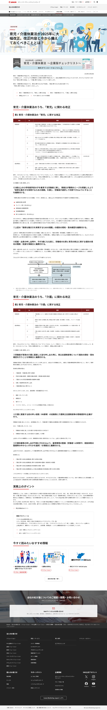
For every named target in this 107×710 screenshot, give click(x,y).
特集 (8, 684)
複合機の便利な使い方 (36, 15)
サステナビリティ (59, 685)
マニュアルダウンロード (37, 680)
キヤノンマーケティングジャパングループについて (65, 677)
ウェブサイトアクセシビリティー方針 (62, 707)
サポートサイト (36, 672)
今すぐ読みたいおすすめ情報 (41, 95)
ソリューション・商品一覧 (25, 11)
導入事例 (72, 7)
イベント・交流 (10, 688)
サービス (9, 680)
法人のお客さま (14, 7)
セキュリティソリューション (14, 659)
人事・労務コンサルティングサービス (29, 530)
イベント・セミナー (93, 7)
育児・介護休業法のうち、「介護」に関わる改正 (63, 93)
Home (8, 624)
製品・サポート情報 (77, 2)
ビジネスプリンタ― (36, 646)
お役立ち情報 (59, 11)
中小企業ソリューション (16, 11)
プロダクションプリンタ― (37, 650)
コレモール (88, 11)
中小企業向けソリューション (14, 643)
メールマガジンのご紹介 (69, 15)
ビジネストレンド (81, 7)
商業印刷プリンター (36, 653)
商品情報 (9, 676)
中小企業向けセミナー (50, 11)
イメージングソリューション (14, 656)
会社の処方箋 (12, 15)
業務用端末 (33, 659)
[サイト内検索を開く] (94, 2)
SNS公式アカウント (90, 672)
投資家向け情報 (59, 689)
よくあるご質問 (34, 676)
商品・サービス (64, 7)
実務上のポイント (24, 95)
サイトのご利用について (29, 707)
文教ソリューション (11, 653)
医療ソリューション (11, 650)
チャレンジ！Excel (47, 15)
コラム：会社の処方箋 (20, 572)
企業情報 (87, 2)
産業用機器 (33, 663)
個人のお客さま (12, 672)
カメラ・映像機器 (35, 643)
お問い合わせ (10, 707)
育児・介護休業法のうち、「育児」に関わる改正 (32, 93)
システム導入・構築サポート (70, 11)
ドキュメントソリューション (14, 663)
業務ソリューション (11, 666)
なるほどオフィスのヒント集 (23, 15)
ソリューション (54, 7)
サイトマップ (18, 707)
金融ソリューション (11, 646)
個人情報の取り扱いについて (44, 707)
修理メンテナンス (35, 688)
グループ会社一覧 (59, 682)
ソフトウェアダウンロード (37, 684)
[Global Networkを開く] (97, 2)
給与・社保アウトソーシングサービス (29, 533)
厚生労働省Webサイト (22, 508)
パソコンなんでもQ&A (57, 15)
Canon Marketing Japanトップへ (53, 698)
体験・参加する (81, 11)
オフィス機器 (34, 656)
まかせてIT (41, 11)
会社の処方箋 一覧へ (53, 579)
